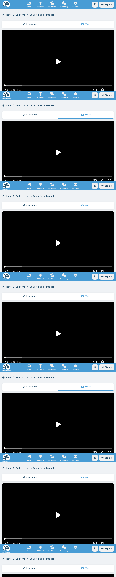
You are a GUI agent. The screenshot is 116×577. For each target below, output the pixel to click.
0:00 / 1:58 (14, 573)
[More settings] (104, 573)
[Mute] (4, 573)
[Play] (58, 288)
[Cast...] (96, 573)
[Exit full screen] (111, 573)
